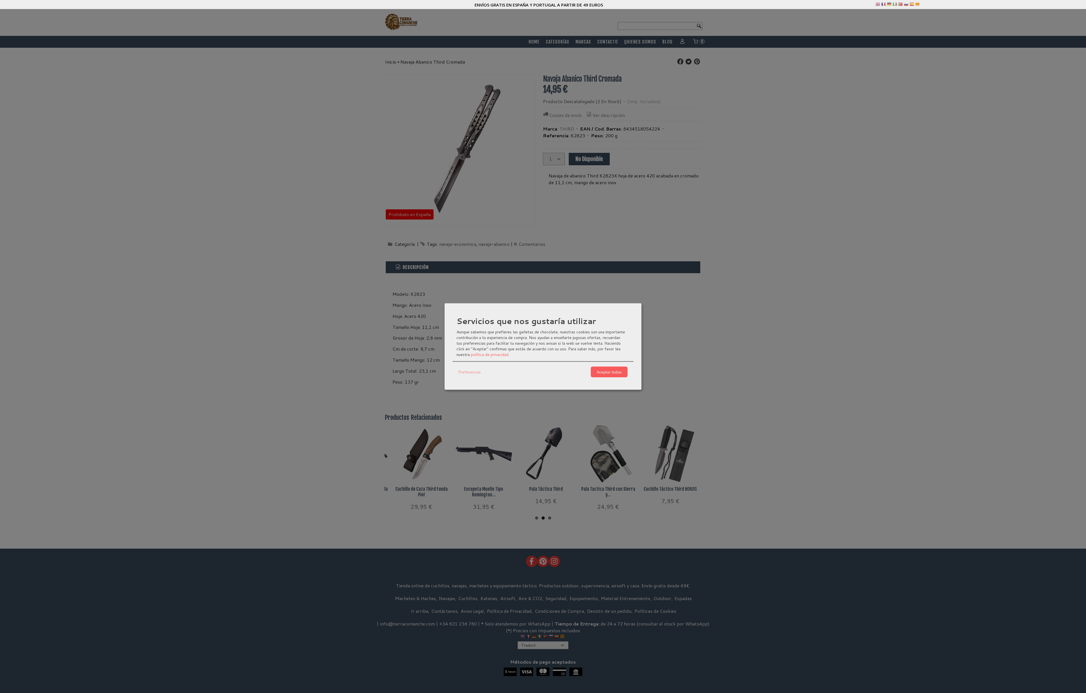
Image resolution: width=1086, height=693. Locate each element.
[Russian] (906, 5)
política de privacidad (489, 354)
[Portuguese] (900, 5)
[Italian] (895, 5)
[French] (883, 5)
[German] (889, 5)
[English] (878, 5)
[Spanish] (912, 5)
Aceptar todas (609, 372)
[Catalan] (918, 5)
